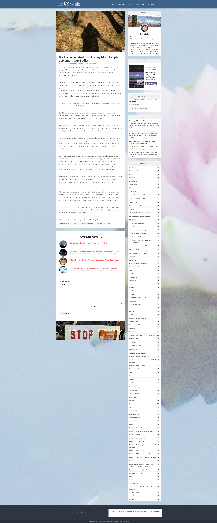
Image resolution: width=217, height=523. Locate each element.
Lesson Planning (134, 321)
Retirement (133, 411)
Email (93, 307)
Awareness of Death (64, 223)
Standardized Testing (139, 233)
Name (60, 307)
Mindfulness (133, 338)
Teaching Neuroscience (137, 438)
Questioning (133, 397)
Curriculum (133, 202)
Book (131, 4)
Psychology (133, 390)
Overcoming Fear (135, 369)
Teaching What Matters (137, 450)
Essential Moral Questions (138, 263)
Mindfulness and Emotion (138, 353)
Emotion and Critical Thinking (139, 253)
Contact (151, 4)
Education (132, 219)
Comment (62, 284)
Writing (132, 499)
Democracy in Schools (136, 206)
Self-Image (107, 223)
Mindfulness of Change (137, 365)
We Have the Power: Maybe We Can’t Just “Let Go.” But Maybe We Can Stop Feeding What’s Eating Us (143, 154)
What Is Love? (134, 492)
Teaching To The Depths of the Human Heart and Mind (144, 446)
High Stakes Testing (139, 230)
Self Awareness (134, 414)
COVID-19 (132, 188)
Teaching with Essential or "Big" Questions (143, 241)
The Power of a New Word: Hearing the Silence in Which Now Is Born (142, 142)
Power (134, 383)
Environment (133, 260)
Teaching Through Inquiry (138, 441)
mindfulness (98, 223)
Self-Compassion (77, 63)
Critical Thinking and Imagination (141, 195)
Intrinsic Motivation (139, 198)
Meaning (132, 328)
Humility (132, 294)
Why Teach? (133, 496)
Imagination (133, 301)
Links (143, 4)
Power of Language (135, 387)
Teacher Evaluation (138, 237)
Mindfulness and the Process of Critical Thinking (142, 361)
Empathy (132, 257)
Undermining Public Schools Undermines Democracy (143, 488)
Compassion (133, 181)
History (131, 287)
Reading (132, 400)
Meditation (133, 332)
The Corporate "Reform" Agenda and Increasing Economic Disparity (141, 465)
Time (130, 476)
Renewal (132, 407)
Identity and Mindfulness (138, 297)
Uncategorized (134, 483)
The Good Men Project (91, 220)
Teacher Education (135, 421)
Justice (131, 311)
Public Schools (134, 393)
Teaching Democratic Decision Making (142, 431)
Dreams (131, 209)
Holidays (132, 291)
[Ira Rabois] (69, 4)
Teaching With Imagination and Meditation (144, 457)
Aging (69, 63)
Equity (134, 226)
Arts (130, 174)
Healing (131, 284)
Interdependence (135, 308)
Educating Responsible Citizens (139, 216)
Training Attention (135, 480)
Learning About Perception (138, 318)
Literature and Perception (138, 325)
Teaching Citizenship (136, 428)
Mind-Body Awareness (88, 223)
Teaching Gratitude (135, 434)
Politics (131, 379)
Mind (134, 342)
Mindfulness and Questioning (139, 356)
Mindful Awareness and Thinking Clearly (143, 335)
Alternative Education (136, 171)
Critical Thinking (138, 223)
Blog (137, 4)
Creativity (132, 191)
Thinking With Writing (137, 473)
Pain (130, 372)
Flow (130, 270)
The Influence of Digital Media (139, 470)
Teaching (132, 424)
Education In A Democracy (138, 250)
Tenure (131, 461)
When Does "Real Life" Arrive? (142, 246)
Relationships (133, 404)
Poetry (131, 376)
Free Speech (133, 277)
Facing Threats (76, 223)
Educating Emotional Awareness (140, 213)
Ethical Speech (134, 267)
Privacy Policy (138, 511)
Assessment (133, 178)
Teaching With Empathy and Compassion (143, 454)
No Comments (91, 63)
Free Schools (133, 274)
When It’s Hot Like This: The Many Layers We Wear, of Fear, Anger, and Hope (143, 148)
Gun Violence (133, 280)
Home (113, 4)
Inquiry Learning (135, 304)
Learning (132, 314)
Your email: (132, 101)
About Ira (120, 4)
